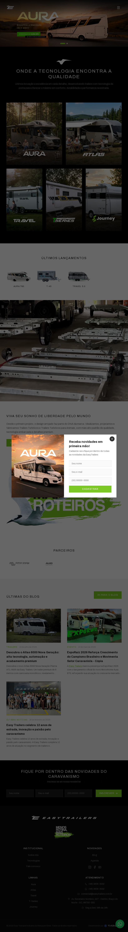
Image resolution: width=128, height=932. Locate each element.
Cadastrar (90, 489)
